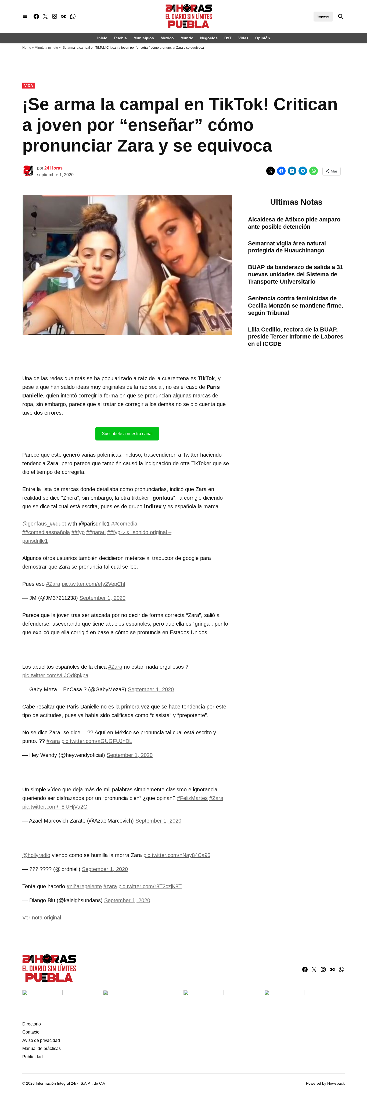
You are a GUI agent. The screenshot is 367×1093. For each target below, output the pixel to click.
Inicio (102, 38)
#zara (53, 741)
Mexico (167, 38)
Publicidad (32, 1057)
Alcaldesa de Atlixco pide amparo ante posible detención (294, 223)
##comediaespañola (46, 532)
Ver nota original (41, 918)
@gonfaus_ (36, 524)
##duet (58, 524)
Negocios (209, 38)
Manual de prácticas (41, 1048)
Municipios (144, 38)
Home (26, 48)
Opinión (262, 38)
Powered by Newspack (325, 1083)
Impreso (323, 16)
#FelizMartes (192, 798)
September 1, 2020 (102, 598)
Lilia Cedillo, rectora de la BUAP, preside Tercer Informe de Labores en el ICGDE (295, 336)
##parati (96, 532)
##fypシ (116, 532)
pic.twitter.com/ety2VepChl (93, 584)
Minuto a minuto (46, 48)
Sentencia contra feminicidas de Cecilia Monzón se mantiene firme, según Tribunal (295, 305)
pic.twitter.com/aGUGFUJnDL (97, 741)
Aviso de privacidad (41, 1040)
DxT (228, 38)
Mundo (187, 38)
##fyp (78, 532)
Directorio (31, 1024)
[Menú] (25, 16)
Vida (28, 85)
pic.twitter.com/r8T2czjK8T (150, 886)
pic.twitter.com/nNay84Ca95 (176, 855)
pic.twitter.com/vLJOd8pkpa (55, 675)
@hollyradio (36, 855)
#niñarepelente (84, 886)
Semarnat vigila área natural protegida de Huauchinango (287, 247)
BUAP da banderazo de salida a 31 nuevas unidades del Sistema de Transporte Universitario (295, 274)
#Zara (53, 584)
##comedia (124, 524)
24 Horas (53, 168)
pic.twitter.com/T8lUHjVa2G (55, 807)
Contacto (30, 1032)
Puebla (120, 38)
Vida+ (243, 38)
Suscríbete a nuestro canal (127, 433)
